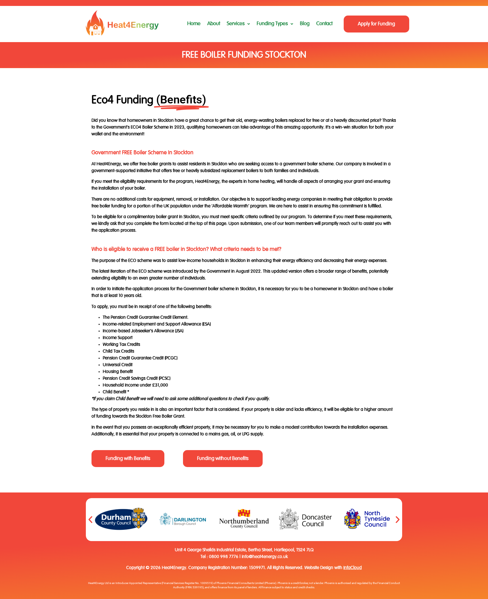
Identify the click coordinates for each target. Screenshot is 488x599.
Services (236, 23)
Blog (305, 23)
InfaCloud (352, 568)
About (213, 23)
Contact (324, 23)
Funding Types (272, 23)
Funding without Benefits (223, 458)
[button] (238, 24)
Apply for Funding (376, 24)
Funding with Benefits (128, 458)
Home (194, 23)
